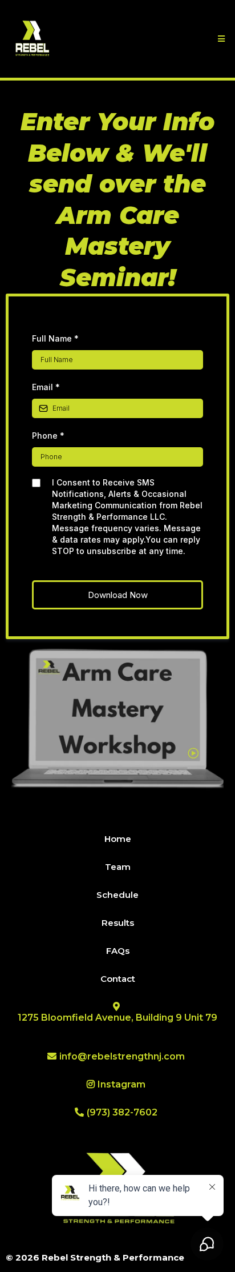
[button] (219, 39)
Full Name (55, 338)
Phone (48, 435)
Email (46, 387)
